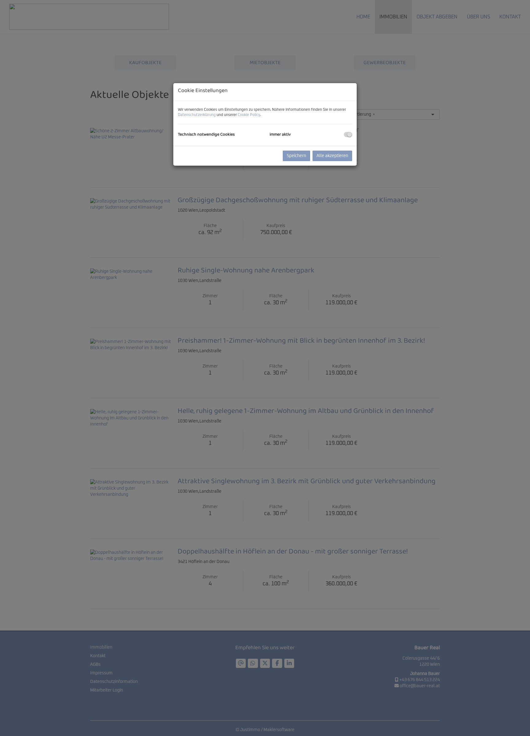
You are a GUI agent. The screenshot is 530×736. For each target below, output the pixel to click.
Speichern (296, 156)
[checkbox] (348, 134)
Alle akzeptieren (332, 156)
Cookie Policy (249, 115)
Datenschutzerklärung (197, 115)
